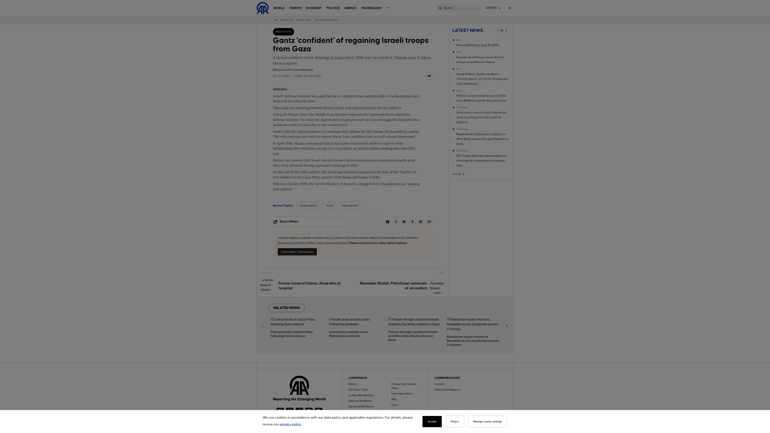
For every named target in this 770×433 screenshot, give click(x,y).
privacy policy (290, 424)
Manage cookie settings (487, 421)
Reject (455, 421)
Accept (432, 421)
